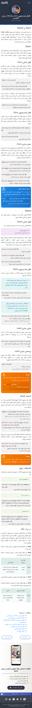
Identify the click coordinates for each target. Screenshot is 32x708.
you (12, 80)
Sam (3, 168)
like (20, 162)
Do (3, 249)
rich (13, 446)
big (24, 168)
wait (13, 385)
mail (15, 425)
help (14, 249)
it (5, 80)
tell (13, 128)
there (14, 137)
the (22, 168)
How (4, 199)
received (4, 425)
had (27, 423)
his (27, 444)
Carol (3, 175)
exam (20, 256)
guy (27, 168)
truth (25, 181)
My (3, 181)
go (11, 137)
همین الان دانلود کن (16, 688)
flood (19, 293)
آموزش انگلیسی (20, 631)
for (14, 256)
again (21, 423)
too (10, 446)
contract (24, 316)
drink (15, 503)
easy (26, 341)
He (2, 444)
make (19, 412)
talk (13, 162)
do (17, 87)
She (3, 423)
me (17, 162)
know (12, 316)
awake (28, 501)
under (24, 293)
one (5, 87)
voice (12, 425)
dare (4, 201)
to (14, 87)
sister (6, 181)
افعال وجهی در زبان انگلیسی (17, 627)
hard (15, 341)
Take (3, 80)
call (15, 423)
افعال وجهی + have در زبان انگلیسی (15, 616)
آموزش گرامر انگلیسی (19, 629)
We (3, 341)
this (20, 316)
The (16, 293)
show (12, 262)
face (23, 105)
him (12, 87)
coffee (18, 501)
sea (23, 175)
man (3, 487)
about (16, 316)
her (20, 105)
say (13, 105)
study (11, 256)
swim (16, 175)
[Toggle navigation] (29, 2)
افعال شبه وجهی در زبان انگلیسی (16, 618)
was (7, 446)
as (18, 444)
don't (6, 485)
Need (3, 364)
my (15, 262)
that (19, 87)
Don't (3, 128)
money (24, 412)
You (3, 293)
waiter (23, 444)
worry (12, 293)
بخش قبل (26, 637)
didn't (4, 105)
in (18, 175)
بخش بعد (6, 637)
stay (7, 364)
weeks (4, 519)
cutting (23, 519)
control (4, 295)
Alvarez (27, 128)
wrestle (15, 168)
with (19, 168)
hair (5, 517)
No (3, 87)
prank (23, 87)
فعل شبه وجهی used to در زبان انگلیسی (14, 624)
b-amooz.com (14, 706)
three (26, 517)
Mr (23, 128)
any (11, 249)
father (4, 446)
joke (18, 128)
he (24, 423)
